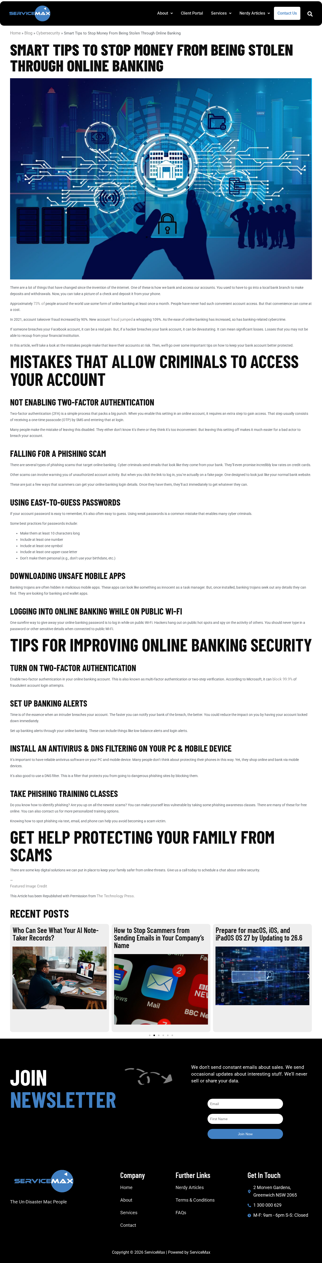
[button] (165, 13)
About (162, 13)
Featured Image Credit (28, 886)
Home (15, 33)
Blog (28, 33)
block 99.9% (282, 679)
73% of (39, 303)
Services (219, 13)
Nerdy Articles (252, 13)
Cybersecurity (48, 33)
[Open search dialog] (310, 15)
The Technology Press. (116, 896)
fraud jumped (122, 319)
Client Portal (192, 13)
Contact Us (287, 13)
